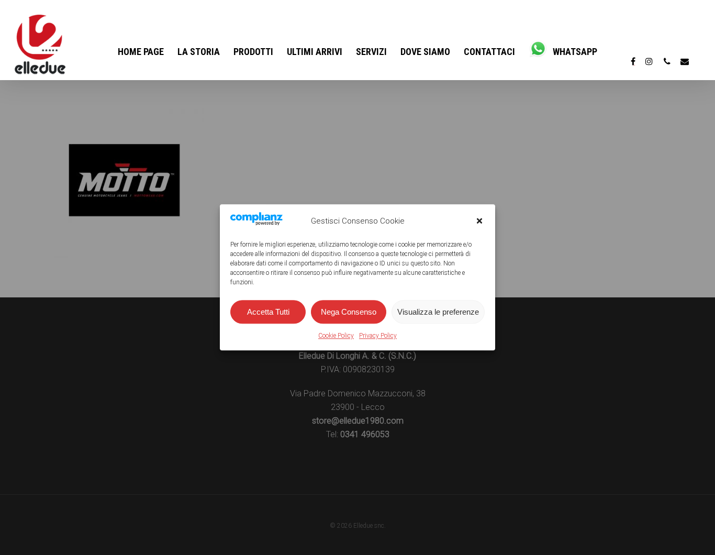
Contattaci (489, 51)
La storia (198, 51)
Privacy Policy (378, 336)
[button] (479, 221)
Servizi (371, 51)
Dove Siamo (425, 51)
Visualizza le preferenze (438, 311)
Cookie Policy (336, 336)
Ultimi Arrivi (314, 51)
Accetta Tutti (268, 311)
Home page (141, 51)
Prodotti (253, 51)
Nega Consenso (348, 311)
